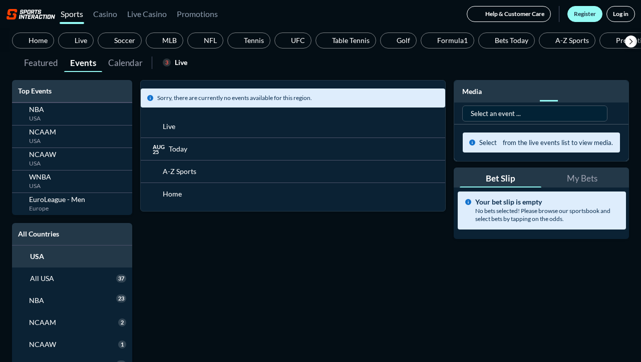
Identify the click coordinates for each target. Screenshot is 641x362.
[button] (631, 42)
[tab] (41, 62)
